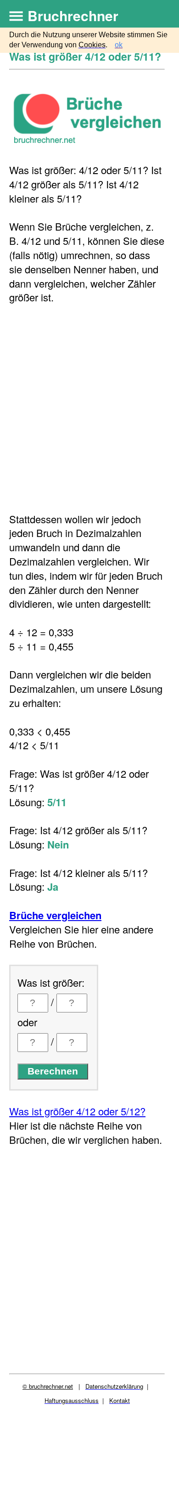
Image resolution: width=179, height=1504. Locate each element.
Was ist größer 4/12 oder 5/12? (77, 1111)
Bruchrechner (73, 15)
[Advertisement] (89, 408)
